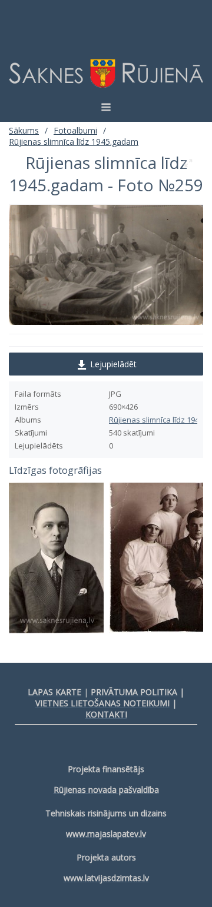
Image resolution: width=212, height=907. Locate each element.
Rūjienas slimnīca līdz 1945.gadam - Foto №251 (56, 557)
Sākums (24, 130)
